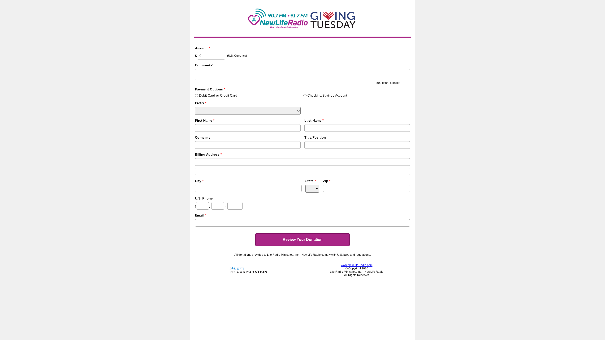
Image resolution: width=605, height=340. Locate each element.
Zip (326, 181)
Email (200, 215)
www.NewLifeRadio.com (356, 265)
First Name (204, 120)
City (199, 181)
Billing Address (208, 154)
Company (202, 137)
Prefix (200, 103)
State (310, 181)
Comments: (204, 65)
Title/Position (315, 137)
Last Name (314, 120)
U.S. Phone (204, 198)
